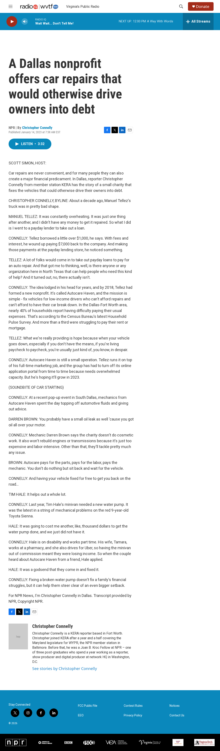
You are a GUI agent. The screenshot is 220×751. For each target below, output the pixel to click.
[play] (11, 21)
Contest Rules (133, 705)
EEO (81, 715)
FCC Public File (87, 705)
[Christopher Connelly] (18, 636)
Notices (175, 705)
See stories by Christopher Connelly (64, 668)
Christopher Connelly (37, 127)
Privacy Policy (133, 715)
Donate (202, 6)
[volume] (24, 21)
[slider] (31, 21)
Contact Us (177, 715)
